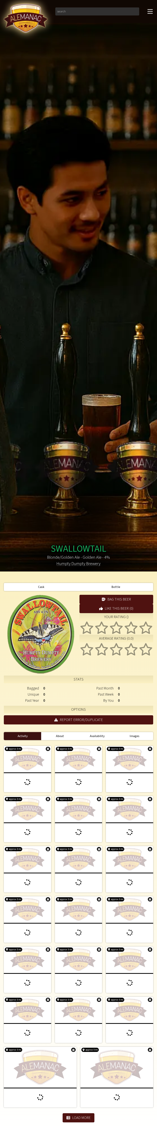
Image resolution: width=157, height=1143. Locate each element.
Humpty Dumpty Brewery (78, 564)
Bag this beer (119, 599)
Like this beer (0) (119, 608)
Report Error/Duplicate (81, 720)
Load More (81, 1117)
